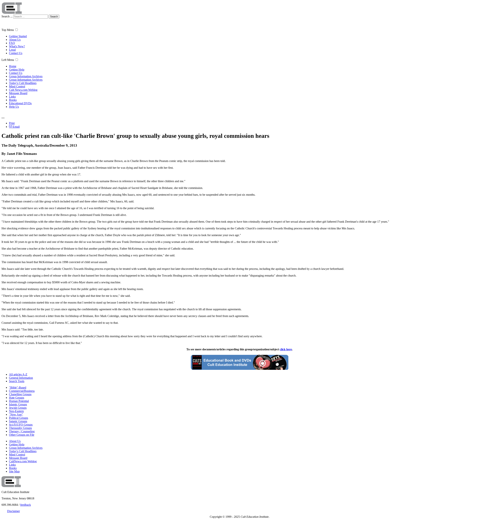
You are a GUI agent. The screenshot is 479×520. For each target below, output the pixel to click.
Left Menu (7, 59)
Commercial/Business (22, 390)
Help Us (14, 106)
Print (12, 123)
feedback (25, 504)
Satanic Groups (18, 421)
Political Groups (18, 417)
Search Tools (16, 381)
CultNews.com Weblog (23, 461)
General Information (21, 377)
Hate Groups (16, 397)
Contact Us (15, 53)
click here (286, 349)
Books (13, 99)
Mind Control (17, 86)
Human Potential (19, 401)
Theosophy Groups (20, 428)
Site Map (14, 471)
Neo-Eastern (16, 411)
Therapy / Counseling (22, 431)
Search (54, 16)
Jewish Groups (18, 407)
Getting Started (18, 36)
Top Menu (7, 29)
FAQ (12, 43)
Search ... (7, 16)
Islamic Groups (18, 404)
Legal (12, 49)
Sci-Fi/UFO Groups (21, 424)
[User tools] (2, 118)
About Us (15, 39)
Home (12, 66)
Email (16, 126)
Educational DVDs (20, 103)
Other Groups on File (21, 434)
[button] (16, 29)
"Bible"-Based (17, 387)
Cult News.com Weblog (23, 89)
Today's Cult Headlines (22, 83)
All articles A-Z (18, 374)
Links (12, 96)
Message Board (18, 93)
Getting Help (16, 69)
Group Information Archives (25, 76)
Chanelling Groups (20, 394)
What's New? (17, 46)
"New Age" (16, 414)
